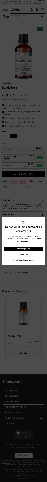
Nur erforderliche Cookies (23, 260)
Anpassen (24, 254)
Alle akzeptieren (23, 249)
